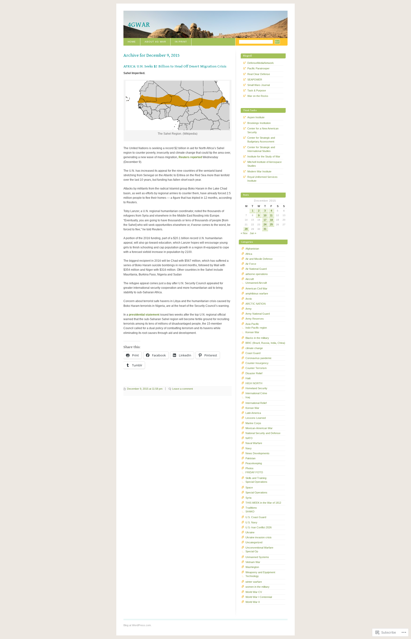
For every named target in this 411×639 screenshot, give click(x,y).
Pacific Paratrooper (258, 68)
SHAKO (249, 511)
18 (271, 219)
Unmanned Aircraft (256, 282)
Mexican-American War (259, 428)
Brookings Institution (259, 123)
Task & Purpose (256, 90)
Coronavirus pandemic (258, 358)
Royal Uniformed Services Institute (262, 178)
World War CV (253, 592)
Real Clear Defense (258, 74)
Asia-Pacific (252, 323)
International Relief (256, 403)
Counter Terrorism (256, 368)
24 (265, 224)
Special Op (251, 551)
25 (271, 224)
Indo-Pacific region (256, 327)
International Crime (256, 393)
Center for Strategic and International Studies (261, 149)
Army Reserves (254, 318)
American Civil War (256, 288)
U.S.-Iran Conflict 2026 (258, 527)
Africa (248, 253)
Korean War (252, 332)
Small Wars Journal (258, 85)
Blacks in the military (257, 337)
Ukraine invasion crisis (258, 537)
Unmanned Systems (257, 557)
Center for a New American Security (263, 130)
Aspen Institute (255, 117)
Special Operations (256, 481)
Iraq (247, 397)
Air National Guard (256, 268)
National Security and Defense (262, 433)
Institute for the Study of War (263, 156)
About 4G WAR (155, 41)
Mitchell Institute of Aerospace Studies (264, 164)
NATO (249, 438)
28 (246, 228)
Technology (252, 576)
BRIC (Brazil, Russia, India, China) (265, 342)
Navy (248, 448)
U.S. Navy (251, 522)
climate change (254, 348)
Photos (249, 468)
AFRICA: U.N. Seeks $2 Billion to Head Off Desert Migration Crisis (174, 66)
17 (265, 219)
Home (132, 41)
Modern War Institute (259, 171)
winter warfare (253, 581)
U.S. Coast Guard (255, 517)
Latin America (253, 413)
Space (249, 487)
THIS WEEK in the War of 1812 (263, 502)
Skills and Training (255, 478)
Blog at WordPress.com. (137, 625)
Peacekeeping (253, 463)
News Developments (257, 453)
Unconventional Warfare (259, 547)
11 (271, 215)
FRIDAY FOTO (254, 472)
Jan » (253, 233)
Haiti (247, 378)
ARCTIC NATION (255, 303)
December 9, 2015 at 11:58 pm (144, 388)
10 (265, 215)
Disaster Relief (253, 373)
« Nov (244, 233)
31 (265, 228)
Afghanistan (252, 248)
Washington (252, 567)
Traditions (251, 507)
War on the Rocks (257, 96)
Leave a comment (182, 388)
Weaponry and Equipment (260, 572)
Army (248, 308)
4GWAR (139, 25)
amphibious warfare (256, 293)
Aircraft (249, 279)
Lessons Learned (255, 418)
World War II (252, 602)
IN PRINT (181, 41)
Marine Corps (253, 423)
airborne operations (256, 274)
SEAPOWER (254, 79)
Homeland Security (256, 388)
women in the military (257, 586)
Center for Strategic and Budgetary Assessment (261, 139)
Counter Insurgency (257, 363)
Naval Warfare (253, 443)
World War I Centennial (258, 597)
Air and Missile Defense (259, 258)
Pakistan (250, 458)
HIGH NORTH (253, 383)
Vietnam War (252, 562)
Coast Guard (252, 353)
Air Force (250, 263)
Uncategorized (253, 542)
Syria (248, 497)
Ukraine (249, 532)
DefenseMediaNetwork (260, 63)
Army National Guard (257, 313)
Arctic (248, 298)
